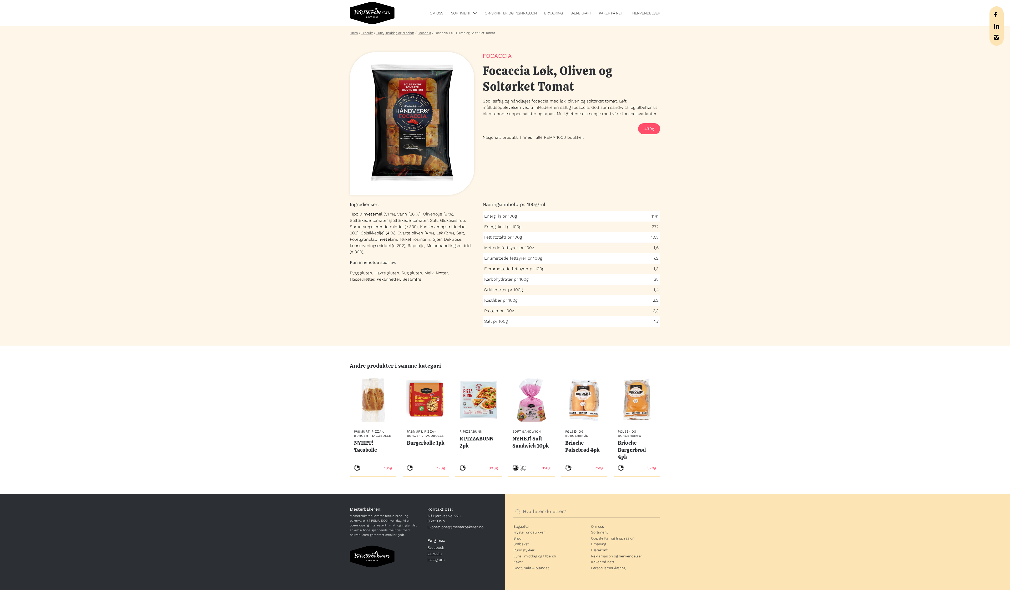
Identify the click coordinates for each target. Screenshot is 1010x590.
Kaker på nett (612, 13)
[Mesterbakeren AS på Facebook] (995, 15)
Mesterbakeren (372, 13)
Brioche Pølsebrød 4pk (582, 446)
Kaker (518, 562)
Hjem (354, 33)
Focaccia (424, 33)
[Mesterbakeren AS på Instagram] (996, 37)
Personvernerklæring (608, 568)
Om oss (436, 13)
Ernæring (553, 13)
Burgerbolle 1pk (426, 442)
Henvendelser (646, 13)
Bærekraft (580, 13)
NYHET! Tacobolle (365, 446)
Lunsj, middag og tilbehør (395, 33)
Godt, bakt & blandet (531, 568)
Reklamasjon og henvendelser (616, 556)
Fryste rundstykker (529, 532)
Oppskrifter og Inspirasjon (511, 13)
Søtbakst (521, 544)
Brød (517, 538)
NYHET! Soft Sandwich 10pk (530, 442)
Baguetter (521, 526)
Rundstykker (523, 550)
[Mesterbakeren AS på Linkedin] (996, 26)
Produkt (367, 33)
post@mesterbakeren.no (462, 527)
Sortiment (461, 13)
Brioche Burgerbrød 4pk (632, 449)
